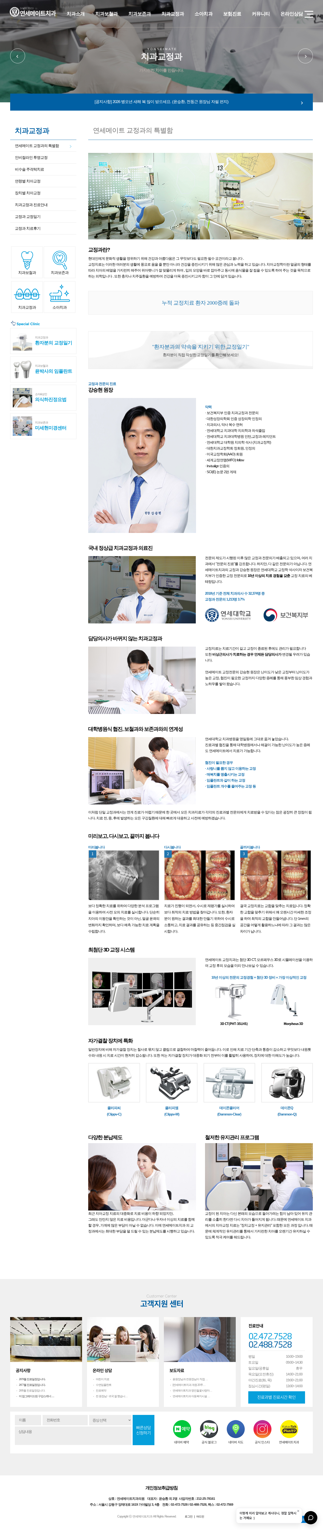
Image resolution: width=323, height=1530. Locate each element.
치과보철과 (106, 13)
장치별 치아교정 (27, 193)
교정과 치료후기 (27, 228)
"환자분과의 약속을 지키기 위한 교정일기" (200, 350)
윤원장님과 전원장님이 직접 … (190, 1379)
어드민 (200, 1516)
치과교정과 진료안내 (31, 205)
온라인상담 (291, 13)
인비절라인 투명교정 (31, 158)
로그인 (188, 1516)
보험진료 (232, 13)
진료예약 (101, 1390)
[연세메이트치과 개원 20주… (189, 1385)
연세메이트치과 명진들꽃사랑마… (192, 1390)
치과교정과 (173, 13)
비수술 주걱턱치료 (29, 169)
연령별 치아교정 (27, 181)
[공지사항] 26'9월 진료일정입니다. (161, 101)
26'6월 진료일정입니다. (32, 1390)
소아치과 (204, 13)
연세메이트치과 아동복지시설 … (191, 1396)
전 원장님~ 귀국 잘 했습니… (112, 1396)
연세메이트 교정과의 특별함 (37, 146)
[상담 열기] (310, 1517)
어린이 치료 (102, 1379)
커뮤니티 (261, 13)
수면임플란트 (103, 1385)
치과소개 (76, 13)
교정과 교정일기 (27, 217)
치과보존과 (139, 13)
